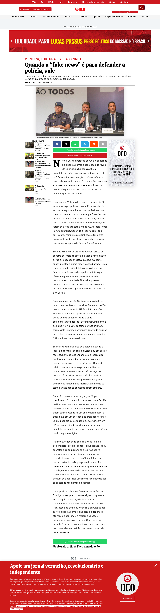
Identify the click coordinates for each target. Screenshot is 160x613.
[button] (156, 565)
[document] (80, 306)
